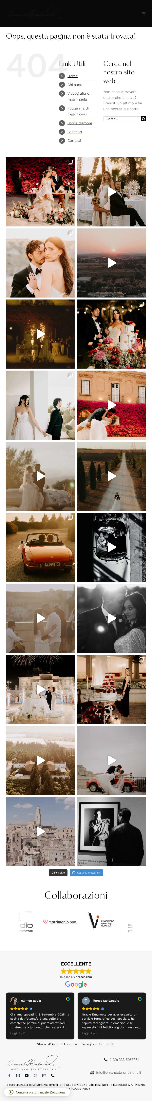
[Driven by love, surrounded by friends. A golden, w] (111, 405)
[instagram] (18, 1075)
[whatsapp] (35, 1075)
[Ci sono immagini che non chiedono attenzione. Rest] (111, 831)
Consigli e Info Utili (98, 1044)
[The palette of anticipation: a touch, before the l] (40, 405)
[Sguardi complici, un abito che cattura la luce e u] (40, 689)
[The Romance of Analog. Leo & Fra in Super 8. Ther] (40, 334)
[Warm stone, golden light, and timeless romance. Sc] (40, 263)
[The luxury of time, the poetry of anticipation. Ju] (40, 618)
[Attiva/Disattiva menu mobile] (144, 14)
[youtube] (26, 1075)
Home (72, 76)
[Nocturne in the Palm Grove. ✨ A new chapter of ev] (111, 263)
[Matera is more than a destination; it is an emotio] (40, 831)
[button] (37, 1092)
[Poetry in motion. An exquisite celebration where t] (40, 476)
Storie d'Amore (48, 1044)
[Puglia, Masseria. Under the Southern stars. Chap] (111, 334)
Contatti (74, 140)
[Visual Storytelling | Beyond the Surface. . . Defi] (111, 689)
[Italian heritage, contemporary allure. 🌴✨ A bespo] (111, 191)
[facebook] (9, 1075)
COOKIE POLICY (81, 1088)
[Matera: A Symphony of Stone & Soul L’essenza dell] (111, 760)
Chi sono (74, 85)
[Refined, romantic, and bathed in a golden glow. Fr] (111, 618)
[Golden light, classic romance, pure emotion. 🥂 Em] (40, 191)
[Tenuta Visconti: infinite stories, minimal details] (40, 760)
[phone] (52, 1075)
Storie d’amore (79, 123)
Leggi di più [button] (17, 1033)
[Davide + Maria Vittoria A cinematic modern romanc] (111, 476)
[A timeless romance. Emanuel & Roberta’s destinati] (111, 547)
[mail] (44, 1075)
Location (74, 132)
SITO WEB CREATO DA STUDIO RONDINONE (84, 1085)
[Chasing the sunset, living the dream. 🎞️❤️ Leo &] (40, 547)
